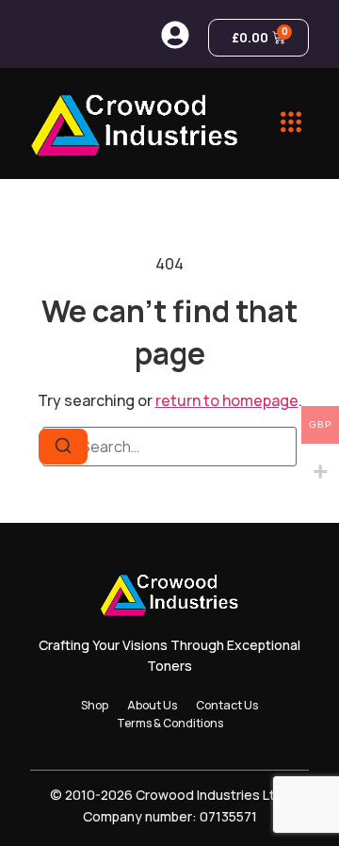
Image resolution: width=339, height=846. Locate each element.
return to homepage (227, 400)
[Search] (63, 446)
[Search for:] (169, 446)
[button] (291, 123)
